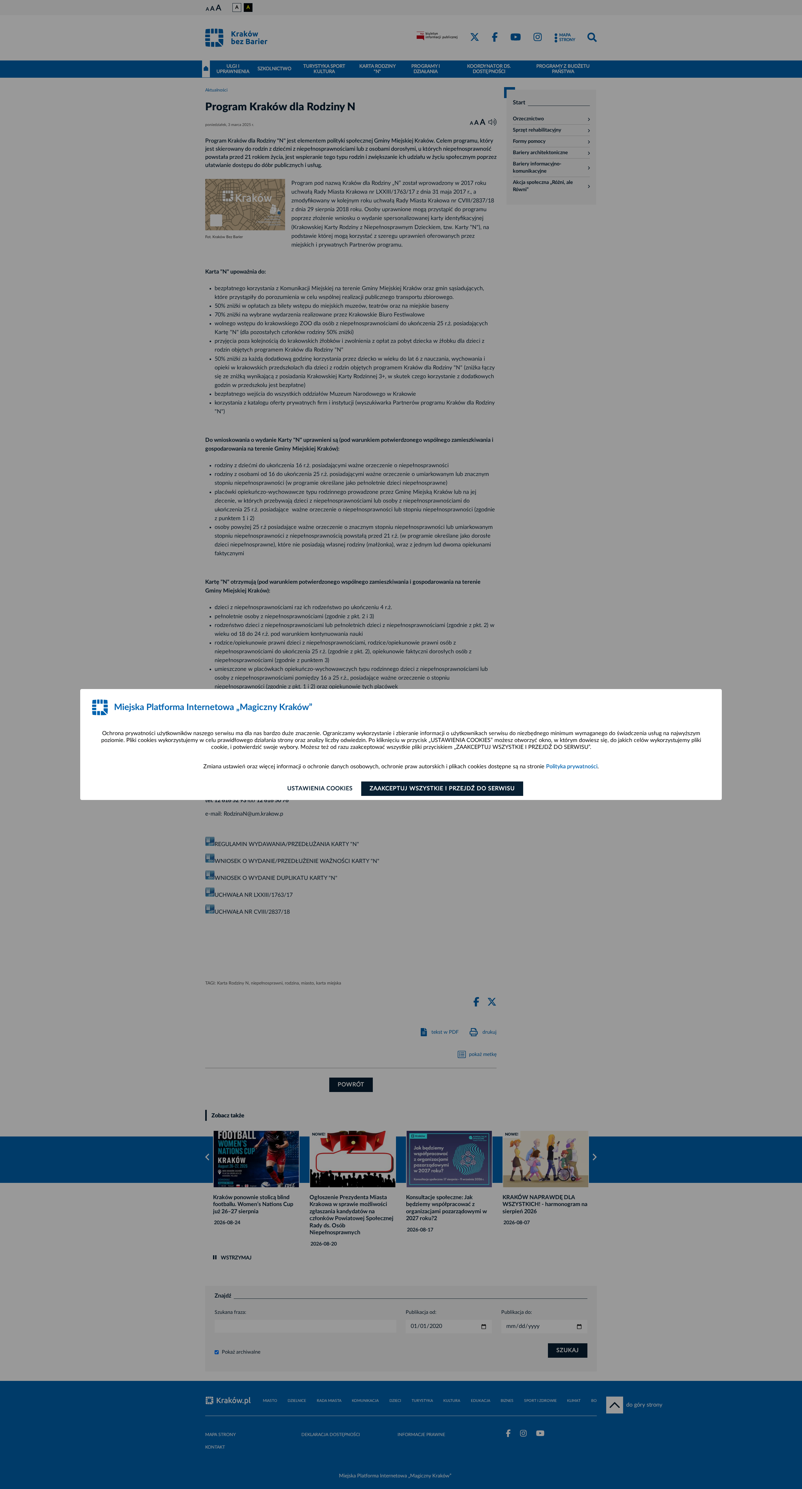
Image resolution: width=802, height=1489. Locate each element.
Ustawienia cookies (320, 789)
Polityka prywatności (571, 767)
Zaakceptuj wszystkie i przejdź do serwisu (442, 789)
